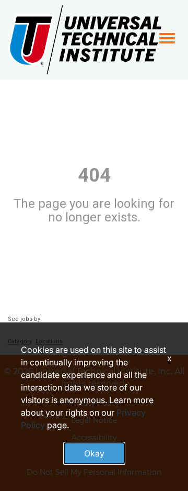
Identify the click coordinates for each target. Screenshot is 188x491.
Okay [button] (94, 453)
